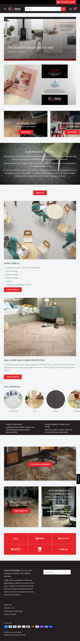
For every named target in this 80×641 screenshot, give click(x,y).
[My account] (71, 9)
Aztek (24, 635)
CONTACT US (9, 608)
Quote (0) (78, 478)
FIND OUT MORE (13, 289)
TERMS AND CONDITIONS (13, 611)
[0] (74, 9)
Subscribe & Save (67, 2)
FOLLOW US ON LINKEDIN (40, 464)
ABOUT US (40, 193)
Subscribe (50, 578)
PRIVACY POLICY (10, 614)
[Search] (63, 9)
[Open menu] (5, 9)
